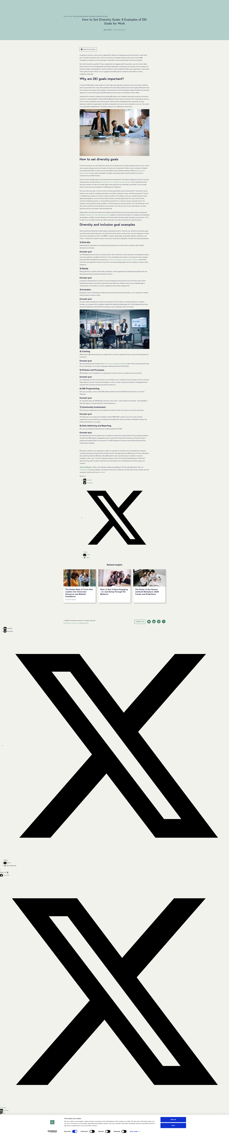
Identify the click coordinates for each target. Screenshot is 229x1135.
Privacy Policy (67, 623)
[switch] (92, 1131)
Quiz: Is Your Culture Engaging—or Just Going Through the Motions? (114, 591)
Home (65, 16)
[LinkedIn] (5, 628)
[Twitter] (116, 746)
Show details (134, 1131)
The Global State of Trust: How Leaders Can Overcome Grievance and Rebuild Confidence (79, 593)
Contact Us (140, 621)
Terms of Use (74, 623)
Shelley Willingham (119, 30)
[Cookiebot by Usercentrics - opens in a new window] (52, 1131)
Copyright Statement (83, 623)
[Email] (5, 863)
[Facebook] (5, 631)
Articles (70, 16)
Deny (173, 1125)
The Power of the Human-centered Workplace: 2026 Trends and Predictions (147, 591)
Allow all (173, 1119)
